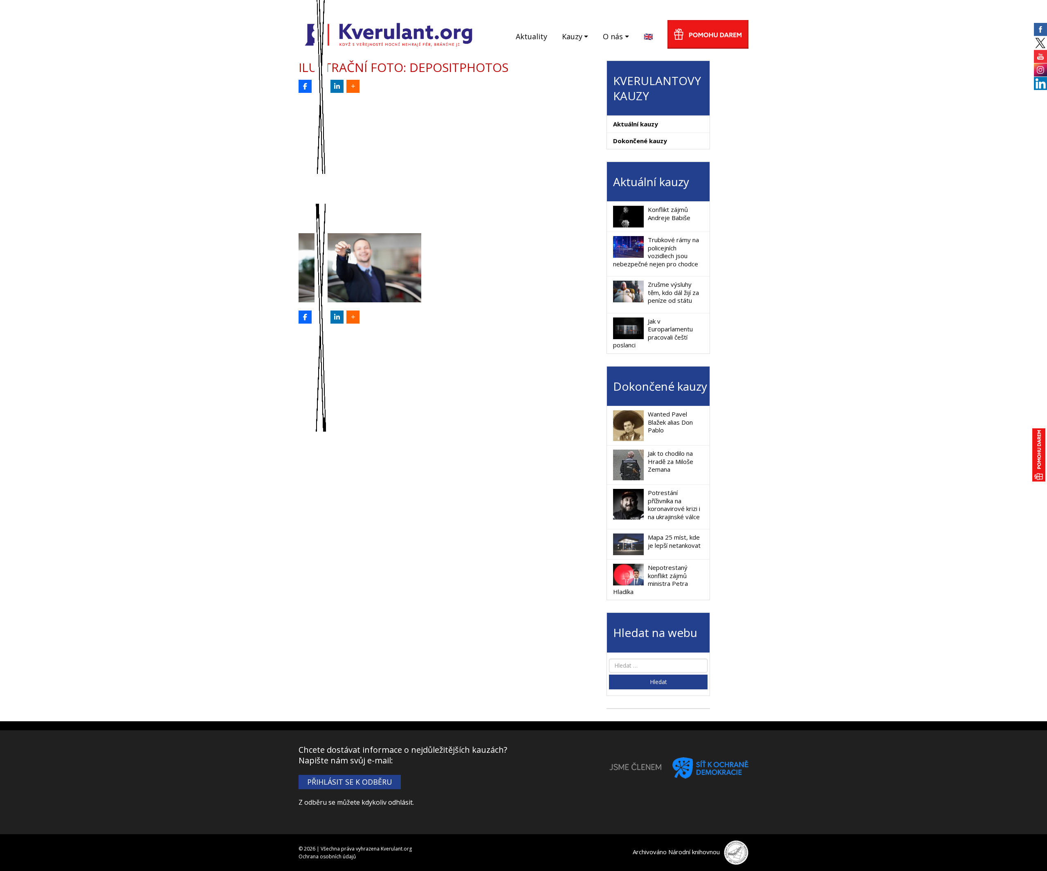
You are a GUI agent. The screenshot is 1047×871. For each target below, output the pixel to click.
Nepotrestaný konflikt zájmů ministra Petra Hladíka (650, 579)
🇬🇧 (648, 36)
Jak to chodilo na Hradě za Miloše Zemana (670, 461)
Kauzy (572, 36)
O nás (613, 36)
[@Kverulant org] (305, 86)
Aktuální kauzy (635, 124)
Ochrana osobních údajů (327, 856)
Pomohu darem (708, 34)
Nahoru (1027, 851)
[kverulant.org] (389, 34)
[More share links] (352, 86)
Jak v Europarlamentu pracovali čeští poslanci (653, 333)
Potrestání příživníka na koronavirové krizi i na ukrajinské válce (674, 504)
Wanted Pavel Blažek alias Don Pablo (670, 422)
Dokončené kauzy (640, 141)
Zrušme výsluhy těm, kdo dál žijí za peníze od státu (673, 292)
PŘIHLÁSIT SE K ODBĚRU (349, 782)
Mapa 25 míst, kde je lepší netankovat (674, 541)
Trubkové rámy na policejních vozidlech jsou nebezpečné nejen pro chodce (656, 252)
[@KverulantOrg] (321, 86)
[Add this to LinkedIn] (337, 86)
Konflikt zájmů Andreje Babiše (669, 213)
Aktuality (531, 36)
